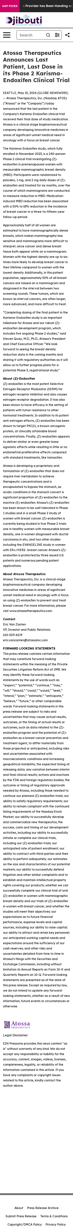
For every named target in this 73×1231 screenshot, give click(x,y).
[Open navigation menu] (6, 35)
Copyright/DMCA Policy (24, 1224)
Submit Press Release (21, 1216)
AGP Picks (9, 6)
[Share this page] (67, 35)
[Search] (48, 35)
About (18, 1208)
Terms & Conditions (54, 1216)
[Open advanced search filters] (57, 35)
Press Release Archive (43, 1208)
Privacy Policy (55, 1224)
